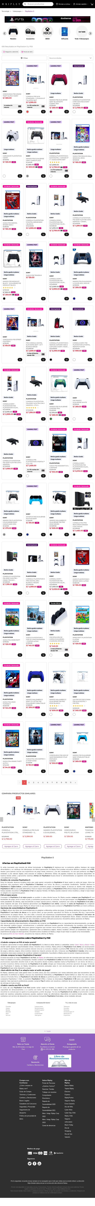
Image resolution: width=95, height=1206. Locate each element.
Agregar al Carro (11, 846)
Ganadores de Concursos (27, 1104)
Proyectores (67, 1015)
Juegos (8, 1008)
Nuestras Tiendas (48, 1089)
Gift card (8, 1015)
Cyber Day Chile (70, 1113)
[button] (92, 4)
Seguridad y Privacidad (27, 1107)
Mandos (8, 1010)
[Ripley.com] (12, 4)
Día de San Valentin (17, 933)
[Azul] (27, 534)
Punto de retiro (28, 52)
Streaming (66, 1010)
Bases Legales (24, 1101)
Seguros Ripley (70, 1101)
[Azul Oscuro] (74, 298)
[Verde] (50, 418)
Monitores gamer (39, 1008)
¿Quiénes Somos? (48, 1086)
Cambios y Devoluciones (27, 1098)
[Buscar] (25, 4)
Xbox (7, 1013)
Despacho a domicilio (11, 52)
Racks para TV (68, 1013)
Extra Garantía (69, 1104)
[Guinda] (50, 111)
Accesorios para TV (69, 1011)
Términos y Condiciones (27, 1094)
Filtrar (25, 58)
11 (70, 782)
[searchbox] (40, 4)
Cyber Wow (79, 944)
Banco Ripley (69, 1085)
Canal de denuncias (48, 1125)
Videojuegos (17, 11)
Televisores (67, 1006)
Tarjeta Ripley (69, 1088)
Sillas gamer (38, 1015)
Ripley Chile (69, 1116)
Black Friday (89, 944)
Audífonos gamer (39, 1010)
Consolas (8, 1006)
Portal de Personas (48, 1083)
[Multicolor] (27, 111)
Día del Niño (69, 1107)
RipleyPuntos (69, 1098)
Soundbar (66, 1008)
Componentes (38, 1013)
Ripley (41, 957)
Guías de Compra (25, 1091)
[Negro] (4, 298)
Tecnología (5, 11)
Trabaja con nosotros (49, 1092)
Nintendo (8, 1011)
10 (66, 782)
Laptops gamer (39, 1006)
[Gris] (27, 176)
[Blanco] (74, 111)
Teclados (37, 1011)
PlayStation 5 (29, 11)
